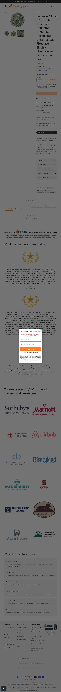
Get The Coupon (30, 349)
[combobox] (22, 344)
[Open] (3, 688)
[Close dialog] (41, 330)
